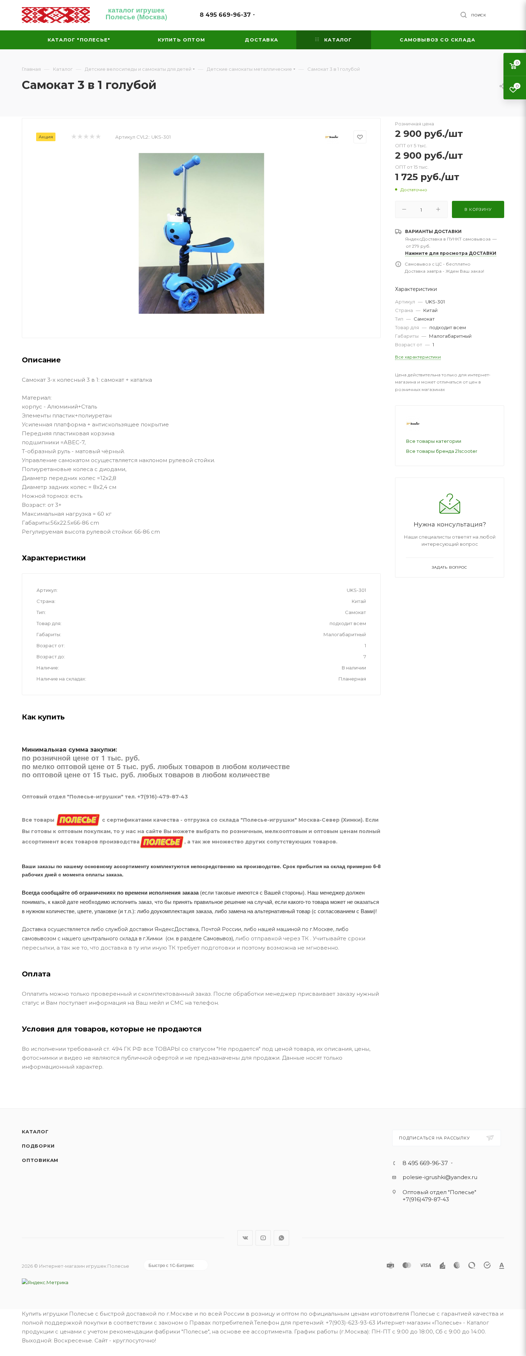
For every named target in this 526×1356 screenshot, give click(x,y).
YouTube (263, 1238)
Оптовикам (40, 1160)
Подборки (38, 1146)
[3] (86, 137)
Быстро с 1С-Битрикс (171, 1265)
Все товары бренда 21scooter (441, 451)
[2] (80, 137)
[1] (73, 137)
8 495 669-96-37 (225, 14)
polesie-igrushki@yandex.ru (440, 1177)
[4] (92, 137)
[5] (98, 137)
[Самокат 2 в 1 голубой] (201, 233)
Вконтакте (245, 1238)
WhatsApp (281, 1238)
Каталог (35, 1131)
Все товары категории (433, 441)
